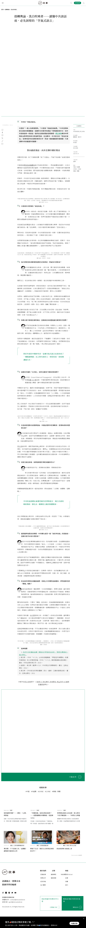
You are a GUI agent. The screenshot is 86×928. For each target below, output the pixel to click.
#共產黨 (33, 791)
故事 (74, 161)
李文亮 (19, 446)
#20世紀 (40, 791)
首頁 (2, 9)
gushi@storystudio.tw (15, 902)
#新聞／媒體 (56, 791)
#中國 (27, 791)
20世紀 (75, 169)
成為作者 (43, 881)
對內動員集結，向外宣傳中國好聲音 (8, 125)
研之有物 (59, 133)
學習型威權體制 (29, 165)
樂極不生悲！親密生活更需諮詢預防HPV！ (42, 849)
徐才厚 (32, 615)
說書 (66, 881)
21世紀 (79, 169)
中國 (74, 167)
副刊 (66, 885)
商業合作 (43, 878)
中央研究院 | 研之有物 (79, 131)
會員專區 (53, 874)
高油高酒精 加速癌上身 (64, 848)
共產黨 (78, 167)
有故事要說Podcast (67, 874)
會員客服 (53, 878)
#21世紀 (47, 791)
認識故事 (43, 874)
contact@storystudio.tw (17, 900)
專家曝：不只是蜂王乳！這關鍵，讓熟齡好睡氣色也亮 (15, 849)
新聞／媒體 (76, 171)
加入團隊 (43, 885)
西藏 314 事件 (33, 380)
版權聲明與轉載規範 (8, 897)
